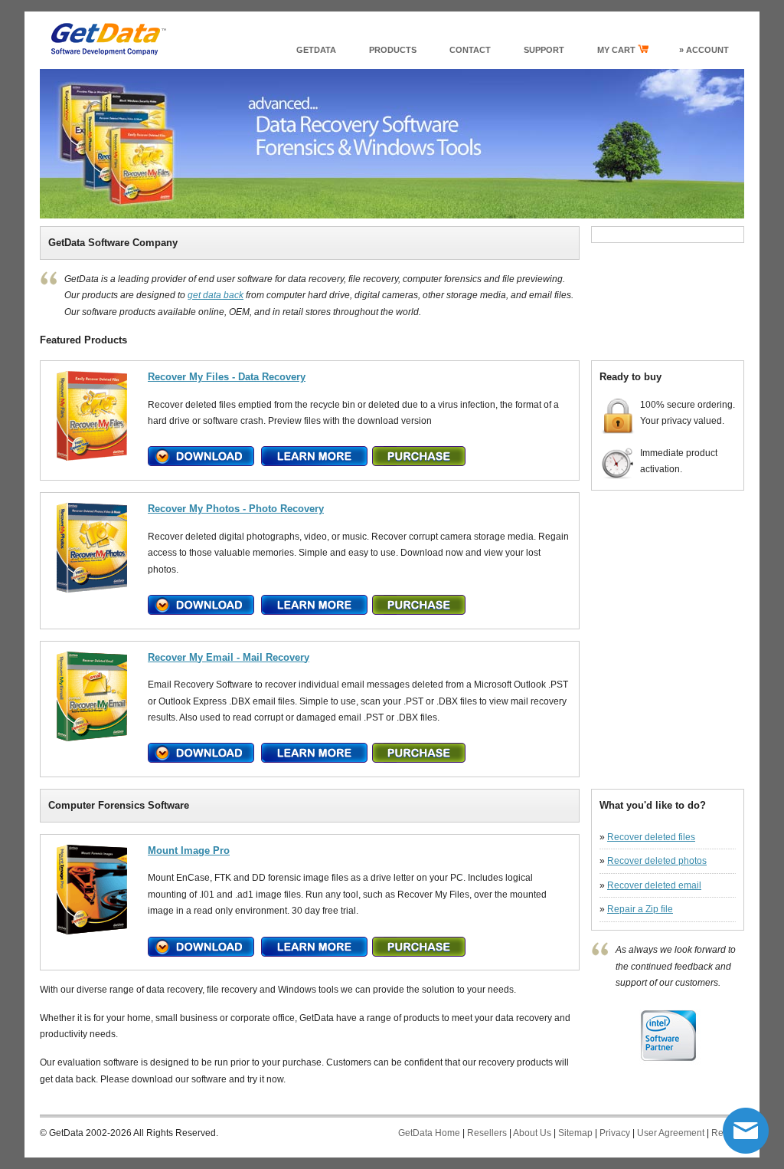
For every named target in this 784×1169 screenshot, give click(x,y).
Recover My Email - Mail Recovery (228, 657)
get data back (215, 295)
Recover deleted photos (657, 860)
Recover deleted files (651, 837)
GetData (316, 49)
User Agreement (670, 1133)
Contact (470, 49)
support (544, 49)
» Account (704, 49)
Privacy (614, 1133)
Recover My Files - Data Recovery (226, 377)
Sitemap (575, 1133)
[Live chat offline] (746, 1131)
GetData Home (429, 1133)
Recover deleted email (654, 885)
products (392, 49)
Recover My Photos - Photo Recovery (236, 508)
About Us (532, 1133)
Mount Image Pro (189, 850)
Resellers (487, 1133)
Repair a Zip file (640, 909)
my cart (617, 49)
